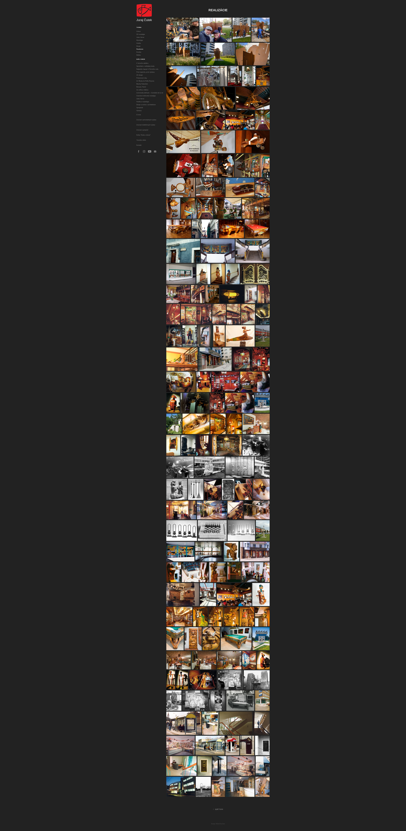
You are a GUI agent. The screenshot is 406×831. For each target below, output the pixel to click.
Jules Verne (140, 37)
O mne (138, 114)
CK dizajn (139, 75)
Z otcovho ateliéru (142, 63)
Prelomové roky (141, 78)
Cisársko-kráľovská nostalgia (146, 96)
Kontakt (138, 145)
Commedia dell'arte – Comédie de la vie (149, 93)
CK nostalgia (140, 34)
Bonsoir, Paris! (141, 87)
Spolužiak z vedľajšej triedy (145, 66)
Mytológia (139, 40)
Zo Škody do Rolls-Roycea (145, 81)
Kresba (138, 52)
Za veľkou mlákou (142, 90)
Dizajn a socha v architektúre (146, 104)
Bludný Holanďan (142, 84)
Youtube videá (141, 140)
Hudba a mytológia (142, 101)
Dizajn (138, 46)
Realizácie (139, 49)
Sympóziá (139, 107)
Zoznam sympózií (142, 130)
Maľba (138, 55)
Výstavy (139, 110)
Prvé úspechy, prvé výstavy (145, 72)
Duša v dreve (140, 59)
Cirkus (138, 31)
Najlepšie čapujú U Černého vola (147, 69)
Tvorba (138, 27)
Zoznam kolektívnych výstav (145, 125)
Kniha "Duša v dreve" (143, 135)
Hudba (138, 43)
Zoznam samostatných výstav (146, 120)
